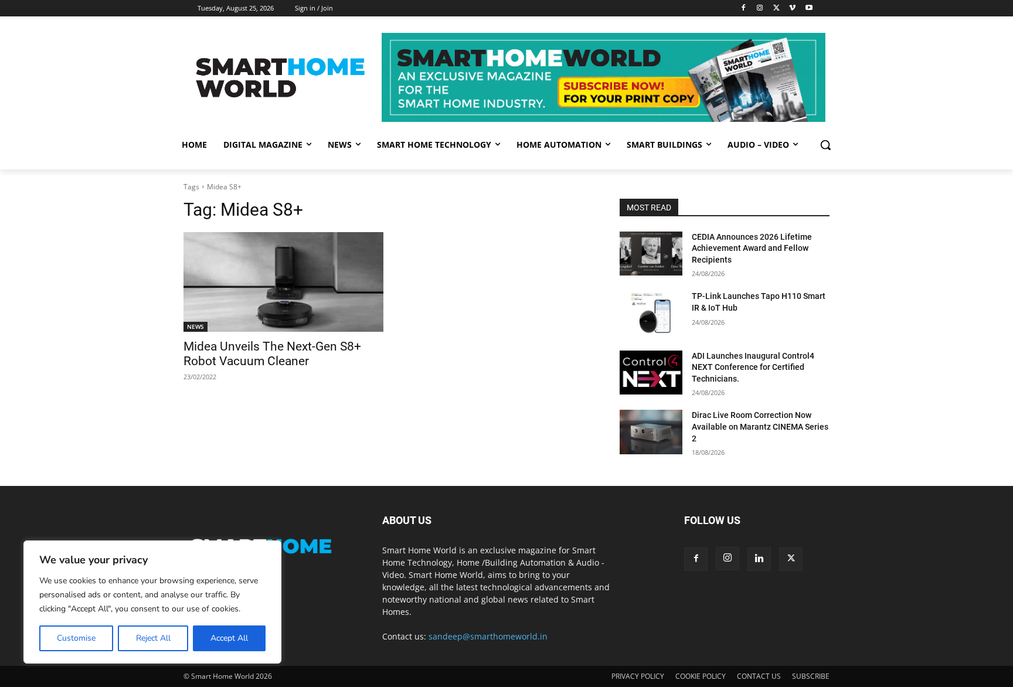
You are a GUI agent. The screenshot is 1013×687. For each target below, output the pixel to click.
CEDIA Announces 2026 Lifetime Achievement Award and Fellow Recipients (752, 248)
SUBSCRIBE (811, 676)
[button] (825, 145)
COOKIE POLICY (700, 676)
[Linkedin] (759, 559)
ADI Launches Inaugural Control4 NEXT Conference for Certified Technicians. (753, 367)
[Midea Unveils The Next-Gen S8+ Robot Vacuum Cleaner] (283, 282)
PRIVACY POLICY (637, 676)
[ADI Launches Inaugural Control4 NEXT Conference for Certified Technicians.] (651, 372)
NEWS (195, 326)
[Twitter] (776, 8)
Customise (76, 638)
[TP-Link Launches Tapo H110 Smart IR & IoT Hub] (651, 313)
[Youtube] (808, 8)
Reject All (153, 638)
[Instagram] (760, 8)
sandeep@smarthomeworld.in (488, 636)
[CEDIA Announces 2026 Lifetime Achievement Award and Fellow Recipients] (651, 254)
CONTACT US (759, 676)
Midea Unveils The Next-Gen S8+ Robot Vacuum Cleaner (272, 353)
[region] (152, 602)
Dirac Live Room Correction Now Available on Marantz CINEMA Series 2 (760, 426)
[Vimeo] (792, 8)
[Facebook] (743, 8)
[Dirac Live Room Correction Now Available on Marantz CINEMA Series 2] (651, 432)
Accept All (229, 638)
